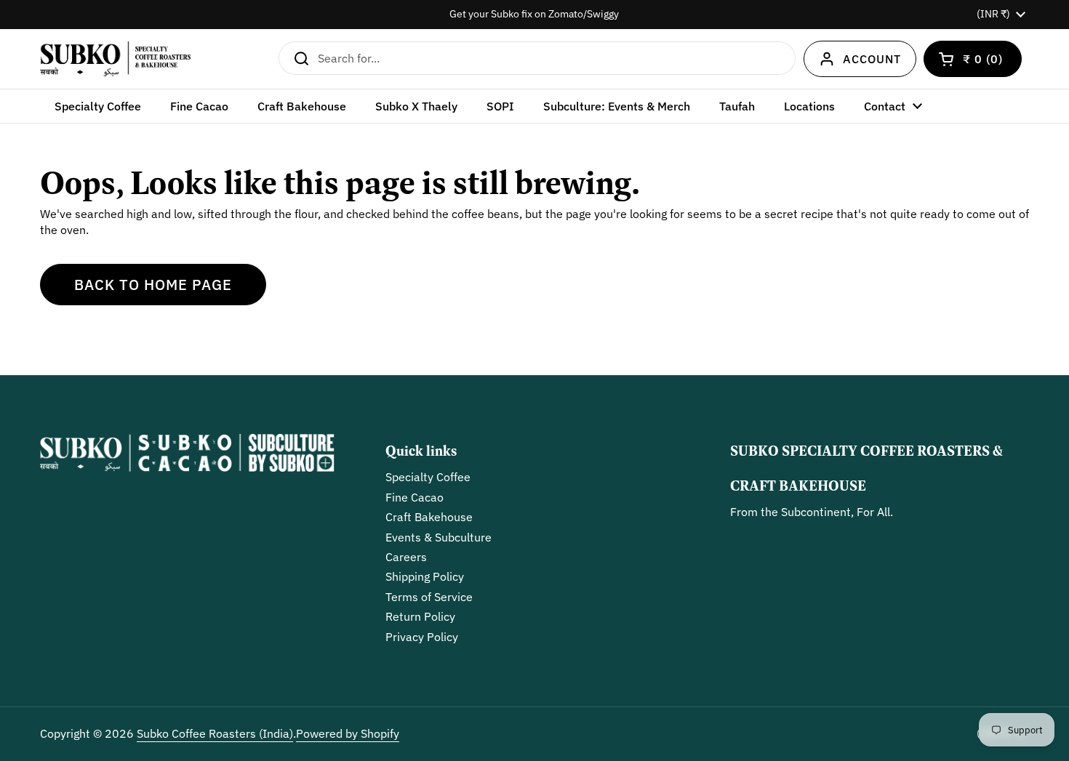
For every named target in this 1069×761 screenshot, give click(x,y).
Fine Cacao (414, 497)
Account (872, 59)
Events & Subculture (438, 537)
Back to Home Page (153, 284)
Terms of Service (429, 596)
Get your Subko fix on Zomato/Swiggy (534, 14)
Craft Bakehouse (429, 517)
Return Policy (420, 616)
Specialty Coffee (428, 477)
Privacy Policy (421, 636)
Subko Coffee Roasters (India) (215, 733)
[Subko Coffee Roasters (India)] (115, 58)
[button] (973, 59)
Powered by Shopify (347, 733)
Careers (406, 556)
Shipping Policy (424, 576)
